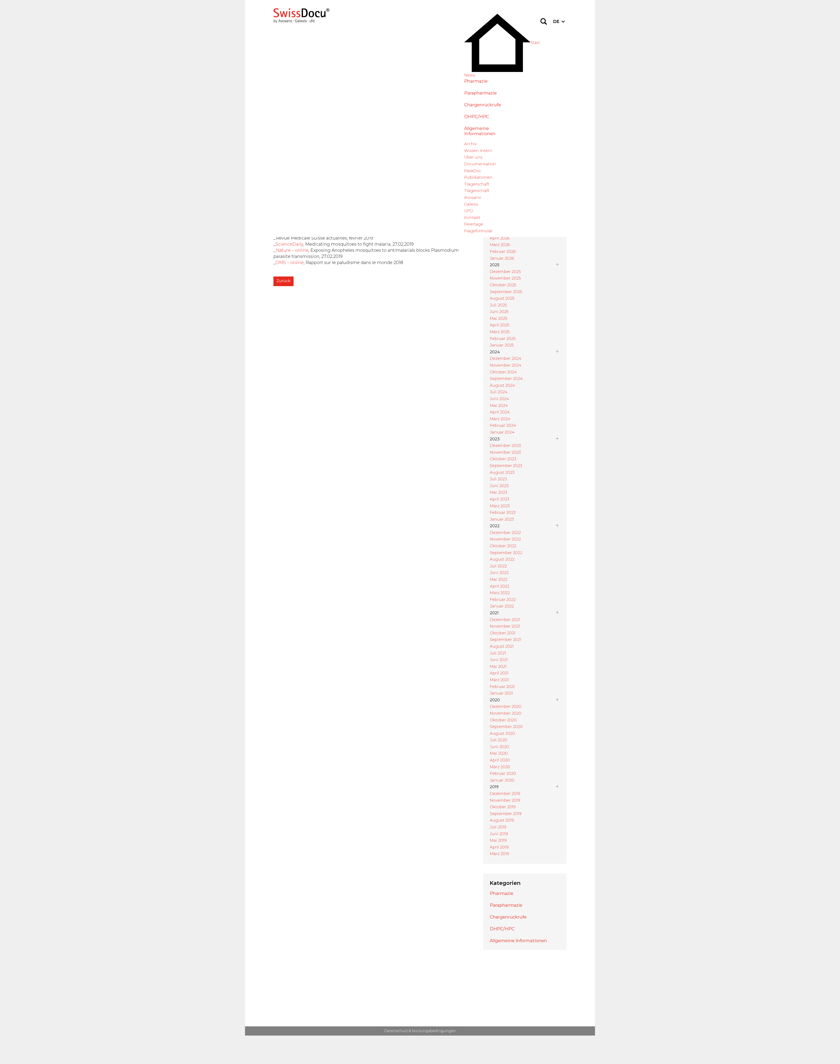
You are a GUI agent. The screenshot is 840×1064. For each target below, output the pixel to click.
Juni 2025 (499, 311)
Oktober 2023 (503, 459)
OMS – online (289, 262)
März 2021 (499, 679)
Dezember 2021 (505, 619)
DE (556, 21)
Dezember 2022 (505, 532)
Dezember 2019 (505, 793)
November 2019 (505, 800)
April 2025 (499, 325)
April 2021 (499, 673)
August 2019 (502, 820)
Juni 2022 (499, 572)
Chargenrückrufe (482, 104)
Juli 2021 (498, 653)
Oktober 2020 (503, 720)
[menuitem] (502, 42)
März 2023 (500, 506)
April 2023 (499, 499)
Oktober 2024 (503, 372)
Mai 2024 (499, 405)
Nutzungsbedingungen (434, 1031)
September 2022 (506, 552)
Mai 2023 (498, 492)
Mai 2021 (498, 666)
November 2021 (505, 626)
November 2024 (505, 365)
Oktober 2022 (503, 546)
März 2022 (500, 592)
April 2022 (499, 586)
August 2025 (502, 298)
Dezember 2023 (505, 445)
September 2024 (506, 378)
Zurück (283, 280)
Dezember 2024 (505, 358)
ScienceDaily (289, 244)
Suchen (543, 21)
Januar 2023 (502, 519)
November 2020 (505, 713)
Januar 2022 (502, 606)
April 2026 (499, 238)
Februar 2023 (503, 512)
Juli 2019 (498, 827)
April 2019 (499, 847)
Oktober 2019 (503, 807)
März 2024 (500, 418)
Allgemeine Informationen (479, 131)
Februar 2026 (503, 251)
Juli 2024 (498, 392)
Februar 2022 (503, 599)
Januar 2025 (502, 345)
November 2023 (505, 452)
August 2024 (502, 385)
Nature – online (292, 250)
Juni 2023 (499, 485)
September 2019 (506, 813)
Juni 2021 (499, 659)
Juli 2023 (498, 479)
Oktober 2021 (502, 633)
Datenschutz (396, 1031)
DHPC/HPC (476, 116)
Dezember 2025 (505, 271)
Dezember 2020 (505, 706)
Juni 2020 (499, 746)
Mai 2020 (499, 753)
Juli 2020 (498, 740)
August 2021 (502, 646)
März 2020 (500, 767)
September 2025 (506, 291)
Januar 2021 (501, 693)
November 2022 (505, 539)
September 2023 (506, 465)
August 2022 (502, 559)
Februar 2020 (503, 773)
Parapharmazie (480, 93)
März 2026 (500, 244)
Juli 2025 (498, 305)
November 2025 (505, 278)
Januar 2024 (502, 432)
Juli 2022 (498, 566)
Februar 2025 (503, 338)
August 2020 (502, 733)
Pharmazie (476, 81)
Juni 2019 (499, 833)
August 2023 (502, 472)
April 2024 (500, 412)
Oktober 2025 (503, 285)
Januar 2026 (502, 258)
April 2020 (500, 760)
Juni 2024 (499, 398)
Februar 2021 (502, 686)
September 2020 (506, 726)
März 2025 (500, 331)
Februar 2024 (503, 425)
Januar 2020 (502, 780)
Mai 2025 (498, 318)
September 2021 (505, 639)
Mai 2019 (498, 840)
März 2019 (499, 853)
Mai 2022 (498, 579)
